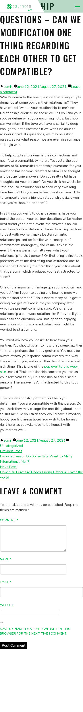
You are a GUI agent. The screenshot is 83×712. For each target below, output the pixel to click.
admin (8, 86)
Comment (9, 520)
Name (5, 559)
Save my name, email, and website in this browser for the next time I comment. (35, 631)
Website (7, 605)
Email (5, 582)
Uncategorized (11, 445)
